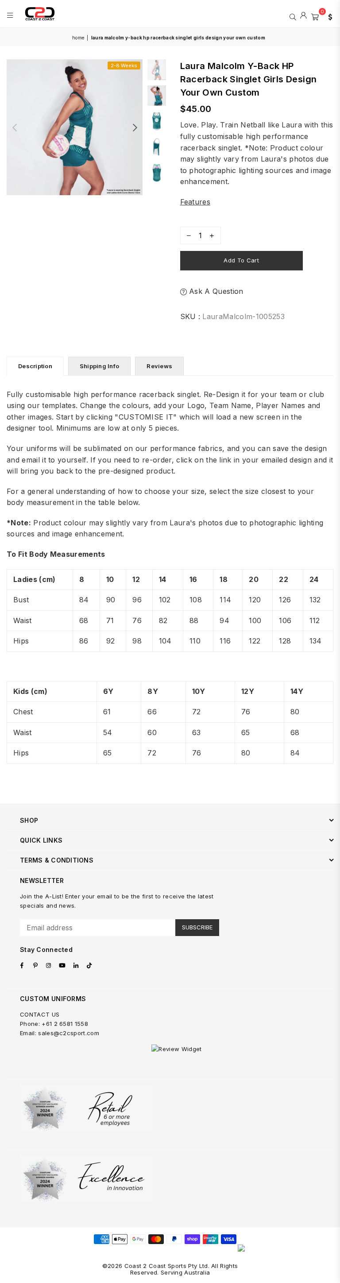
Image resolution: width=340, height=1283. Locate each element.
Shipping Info (99, 366)
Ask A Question (215, 291)
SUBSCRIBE (197, 927)
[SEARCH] (293, 16)
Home (78, 37)
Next (135, 127)
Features (195, 201)
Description (35, 366)
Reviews (159, 366)
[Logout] (303, 16)
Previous (14, 127)
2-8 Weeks (124, 65)
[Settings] (328, 16)
